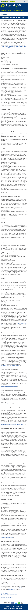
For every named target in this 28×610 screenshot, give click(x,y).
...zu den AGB (5, 593)
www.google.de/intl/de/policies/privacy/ (10, 365)
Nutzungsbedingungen (9, 608)
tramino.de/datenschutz (6, 403)
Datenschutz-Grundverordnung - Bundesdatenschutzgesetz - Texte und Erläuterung (14, 47)
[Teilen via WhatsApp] (19, 603)
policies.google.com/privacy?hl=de (9, 386)
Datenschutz (16, 606)
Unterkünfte (4, 1)
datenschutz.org (12, 589)
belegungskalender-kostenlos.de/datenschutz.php (12, 424)
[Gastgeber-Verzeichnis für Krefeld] (3, 5)
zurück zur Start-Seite (7, 597)
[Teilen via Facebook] (13, 603)
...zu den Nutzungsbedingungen (9, 594)
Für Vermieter (9, 606)
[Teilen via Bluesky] (16, 603)
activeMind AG (19, 588)
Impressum (19, 608)
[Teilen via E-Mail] (22, 603)
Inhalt (12, 1)
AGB (21, 606)
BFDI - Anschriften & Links (7, 537)
